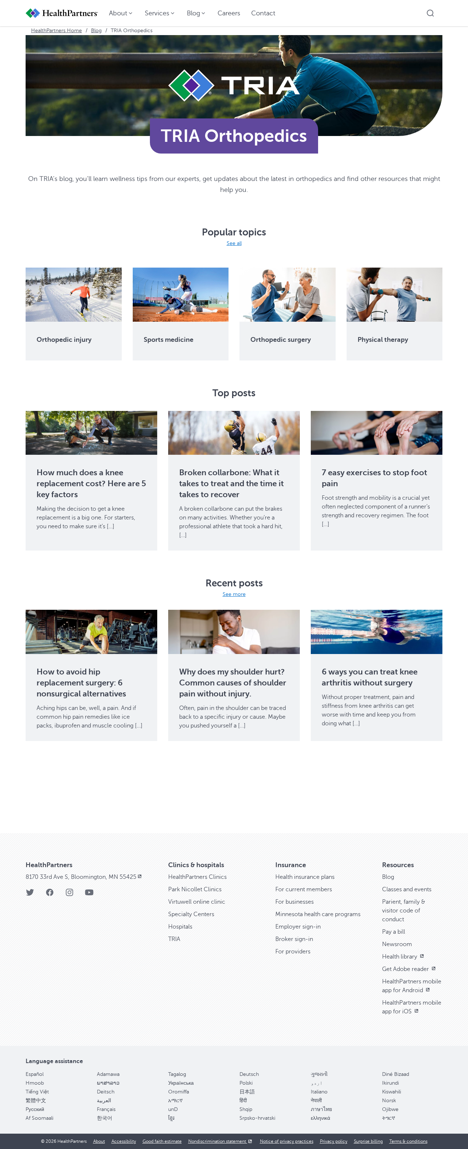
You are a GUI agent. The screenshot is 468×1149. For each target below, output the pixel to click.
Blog (96, 30)
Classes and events (406, 889)
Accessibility (124, 1141)
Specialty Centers (191, 914)
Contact (263, 13)
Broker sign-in (294, 939)
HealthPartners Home (56, 30)
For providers (292, 951)
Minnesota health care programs (318, 914)
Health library (400, 956)
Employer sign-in (298, 926)
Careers (229, 13)
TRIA (174, 939)
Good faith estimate (162, 1141)
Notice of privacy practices (286, 1141)
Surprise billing (368, 1141)
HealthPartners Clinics (197, 877)
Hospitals (180, 926)
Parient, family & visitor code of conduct (403, 911)
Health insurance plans (305, 877)
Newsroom (397, 944)
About (99, 1141)
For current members (303, 889)
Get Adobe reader (406, 969)
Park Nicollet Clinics (195, 889)
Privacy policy (333, 1141)
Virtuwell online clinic (196, 902)
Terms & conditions (408, 1141)
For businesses (294, 902)
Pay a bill (393, 932)
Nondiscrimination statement (217, 1141)
